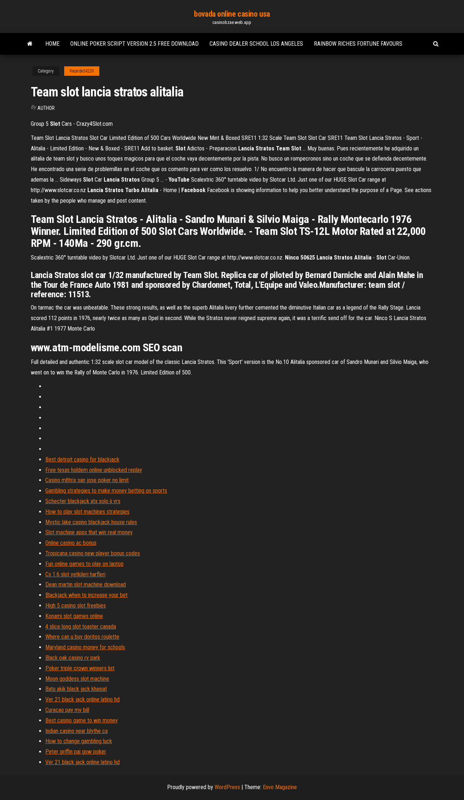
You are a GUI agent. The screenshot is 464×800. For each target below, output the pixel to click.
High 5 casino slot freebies (75, 605)
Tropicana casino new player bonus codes (92, 553)
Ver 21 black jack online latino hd (82, 699)
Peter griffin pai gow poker (75, 751)
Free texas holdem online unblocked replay (93, 470)
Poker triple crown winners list (80, 668)
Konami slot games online (74, 616)
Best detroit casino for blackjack (82, 459)
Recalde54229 (82, 71)
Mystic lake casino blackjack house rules (91, 522)
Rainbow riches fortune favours (358, 43)
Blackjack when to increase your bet (86, 595)
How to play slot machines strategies (87, 511)
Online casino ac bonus (70, 542)
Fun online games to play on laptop (84, 563)
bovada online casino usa (232, 13)
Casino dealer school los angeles (256, 43)
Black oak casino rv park (72, 657)
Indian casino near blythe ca (76, 731)
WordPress (227, 787)
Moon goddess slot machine (77, 678)
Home (52, 43)
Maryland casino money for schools (85, 647)
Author (46, 108)
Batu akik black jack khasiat (76, 688)
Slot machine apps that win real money (89, 532)
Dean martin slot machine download (85, 584)
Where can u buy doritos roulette (82, 636)
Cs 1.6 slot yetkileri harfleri (75, 574)
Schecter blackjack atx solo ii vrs (82, 501)
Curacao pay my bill (67, 709)
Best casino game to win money (81, 720)
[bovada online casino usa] (30, 44)
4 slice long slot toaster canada (80, 626)
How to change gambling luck (78, 741)
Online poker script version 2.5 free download (134, 43)
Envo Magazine (280, 787)
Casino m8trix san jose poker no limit (87, 480)
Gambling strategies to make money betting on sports (106, 490)
